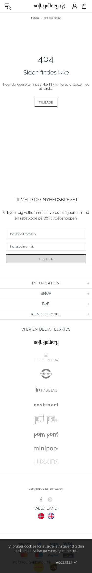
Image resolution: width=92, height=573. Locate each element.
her (57, 84)
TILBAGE (46, 102)
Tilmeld (46, 259)
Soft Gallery (46, 6)
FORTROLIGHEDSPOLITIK (32, 562)
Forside (35, 17)
